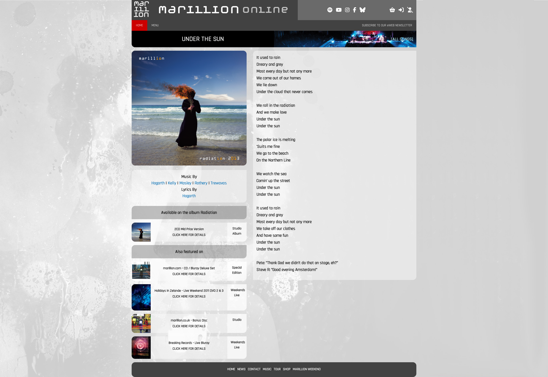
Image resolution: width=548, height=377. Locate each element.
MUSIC (267, 369)
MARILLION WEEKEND (307, 369)
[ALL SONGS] (402, 39)
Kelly (172, 183)
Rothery (201, 183)
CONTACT (254, 369)
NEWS (241, 369)
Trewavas (219, 183)
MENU (155, 25)
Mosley (185, 183)
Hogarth (158, 183)
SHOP (286, 369)
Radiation (209, 212)
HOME (139, 25)
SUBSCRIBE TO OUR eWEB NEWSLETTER (387, 25)
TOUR (277, 369)
